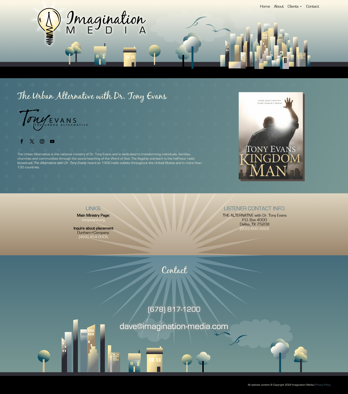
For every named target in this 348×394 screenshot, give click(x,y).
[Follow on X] (32, 141)
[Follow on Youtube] (52, 141)
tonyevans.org (93, 220)
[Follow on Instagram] (42, 141)
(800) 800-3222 (254, 229)
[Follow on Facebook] (21, 141)
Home (265, 6)
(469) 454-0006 (93, 237)
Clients (293, 6)
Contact (312, 6)
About (279, 6)
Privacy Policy (323, 384)
